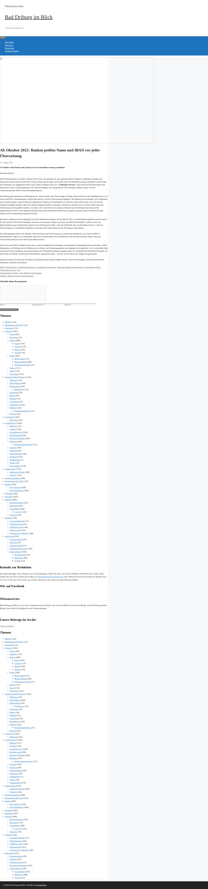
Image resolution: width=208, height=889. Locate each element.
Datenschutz (9, 48)
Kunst (17, 343)
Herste (12, 395)
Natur (12, 356)
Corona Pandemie (17, 521)
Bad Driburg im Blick (29, 17)
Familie (13, 429)
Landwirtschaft (16, 546)
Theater (17, 353)
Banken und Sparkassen (74, 267)
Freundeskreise (16, 432)
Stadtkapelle (15, 460)
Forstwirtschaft (16, 539)
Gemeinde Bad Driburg (27, 267)
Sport (12, 371)
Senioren (13, 451)
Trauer (12, 463)
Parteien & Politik (17, 438)
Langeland (14, 402)
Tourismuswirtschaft (18, 549)
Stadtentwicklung (17, 472)
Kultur (12, 340)
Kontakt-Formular (12, 51)
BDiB (2, 267)
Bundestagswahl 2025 (14, 325)
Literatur (18, 346)
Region (8, 484)
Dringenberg (15, 386)
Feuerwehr (9, 328)
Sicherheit (14, 457)
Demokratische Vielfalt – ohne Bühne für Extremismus (21, 273)
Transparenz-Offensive (19, 533)
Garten (12, 334)
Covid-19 (18, 512)
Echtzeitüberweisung (92, 267)
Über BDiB (9, 42)
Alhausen (14, 380)
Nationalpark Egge (22, 365)
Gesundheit (14, 509)
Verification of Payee (8, 270)
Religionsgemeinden (23, 444)
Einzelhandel (20, 555)
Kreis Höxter (15, 487)
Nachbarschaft (16, 435)
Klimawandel (15, 530)
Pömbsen (13, 408)
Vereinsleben (15, 466)
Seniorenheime (16, 454)
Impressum (9, 45)
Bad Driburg (15, 383)
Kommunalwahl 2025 (14, 481)
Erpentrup (14, 392)
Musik (17, 350)
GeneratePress (41, 885)
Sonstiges (9, 497)
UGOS (17, 561)
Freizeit (8, 331)
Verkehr (13, 475)
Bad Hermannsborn (22, 411)
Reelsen (13, 414)
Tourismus (14, 374)
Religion (13, 441)
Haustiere (14, 337)
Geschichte (9, 417)
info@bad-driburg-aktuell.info (50, 577)
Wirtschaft (61, 267)
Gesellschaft (41, 267)
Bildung (13, 426)
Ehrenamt (14, 506)
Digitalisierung (11, 267)
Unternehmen (15, 552)
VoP (18, 270)
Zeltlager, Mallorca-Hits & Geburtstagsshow (17, 276)
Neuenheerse (15, 405)
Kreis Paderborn (16, 490)
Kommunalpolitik (12, 478)
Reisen (12, 368)
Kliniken (13, 542)
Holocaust (14, 420)
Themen (8, 518)
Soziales (8, 500)
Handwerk (18, 558)
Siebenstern (19, 389)
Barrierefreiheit (16, 503)
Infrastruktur (51, 267)
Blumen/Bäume (21, 362)
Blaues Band (19, 359)
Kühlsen (13, 399)
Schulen (13, 448)
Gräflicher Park (16, 527)
